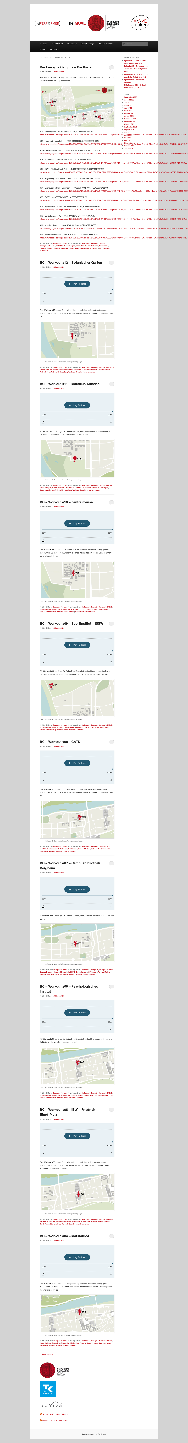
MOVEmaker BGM (106, 43)
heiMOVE (59, 246)
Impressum (54, 49)
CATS (108, 846)
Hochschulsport (69, 246)
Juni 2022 (128, 105)
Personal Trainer (46, 248)
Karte (78, 246)
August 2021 (129, 129)
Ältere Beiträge (46, 1354)
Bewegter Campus (88, 43)
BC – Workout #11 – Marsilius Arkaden (70, 383)
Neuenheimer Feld (90, 369)
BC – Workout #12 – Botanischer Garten (71, 262)
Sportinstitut (104, 727)
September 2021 (130, 127)
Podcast (56, 248)
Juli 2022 (127, 102)
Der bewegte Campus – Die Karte (65, 67)
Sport (72, 248)
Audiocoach (86, 243)
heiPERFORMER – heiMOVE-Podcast (56, 1414)
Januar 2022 (129, 116)
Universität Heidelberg (83, 248)
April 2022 (128, 108)
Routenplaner (64, 248)
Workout (95, 248)
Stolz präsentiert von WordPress (94, 1434)
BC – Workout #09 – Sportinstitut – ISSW (71, 623)
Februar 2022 (129, 113)
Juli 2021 (127, 132)
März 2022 (128, 110)
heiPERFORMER (57, 43)
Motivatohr (94, 246)
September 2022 (130, 97)
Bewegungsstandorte (47, 246)
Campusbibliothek (60, 972)
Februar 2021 (129, 146)
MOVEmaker (72, 43)
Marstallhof (56, 1343)
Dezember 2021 (130, 119)
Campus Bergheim (46, 972)
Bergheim (94, 969)
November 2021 (130, 121)
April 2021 (128, 140)
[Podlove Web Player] (77, 288)
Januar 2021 (129, 148)
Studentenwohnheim (47, 490)
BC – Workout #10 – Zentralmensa (66, 502)
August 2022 (129, 100)
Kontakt (43, 49)
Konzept (43, 43)
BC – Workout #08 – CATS (60, 741)
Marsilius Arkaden (58, 488)
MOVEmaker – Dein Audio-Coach (55, 1421)
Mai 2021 (127, 137)
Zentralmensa (69, 611)
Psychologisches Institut (99, 1095)
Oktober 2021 (129, 124)
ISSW (54, 727)
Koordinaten (85, 246)
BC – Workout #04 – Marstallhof (64, 1235)
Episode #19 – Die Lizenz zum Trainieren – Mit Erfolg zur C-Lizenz (136, 69)
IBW (69, 1221)
